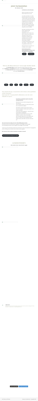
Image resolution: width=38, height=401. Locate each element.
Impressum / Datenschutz (26, 399)
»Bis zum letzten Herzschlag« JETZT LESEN (10, 135)
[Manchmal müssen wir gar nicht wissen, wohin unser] (23, 346)
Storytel (32, 84)
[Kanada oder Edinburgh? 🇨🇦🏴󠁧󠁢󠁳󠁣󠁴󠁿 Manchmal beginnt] (32, 342)
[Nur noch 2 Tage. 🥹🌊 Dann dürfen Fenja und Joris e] (6, 328)
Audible (6, 84)
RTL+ (21, 84)
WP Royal (8, 399)
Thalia (16, 84)
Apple (11, 84)
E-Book (24, 53)
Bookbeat (26, 84)
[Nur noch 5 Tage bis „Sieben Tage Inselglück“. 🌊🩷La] (15, 316)
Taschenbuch (31, 53)
